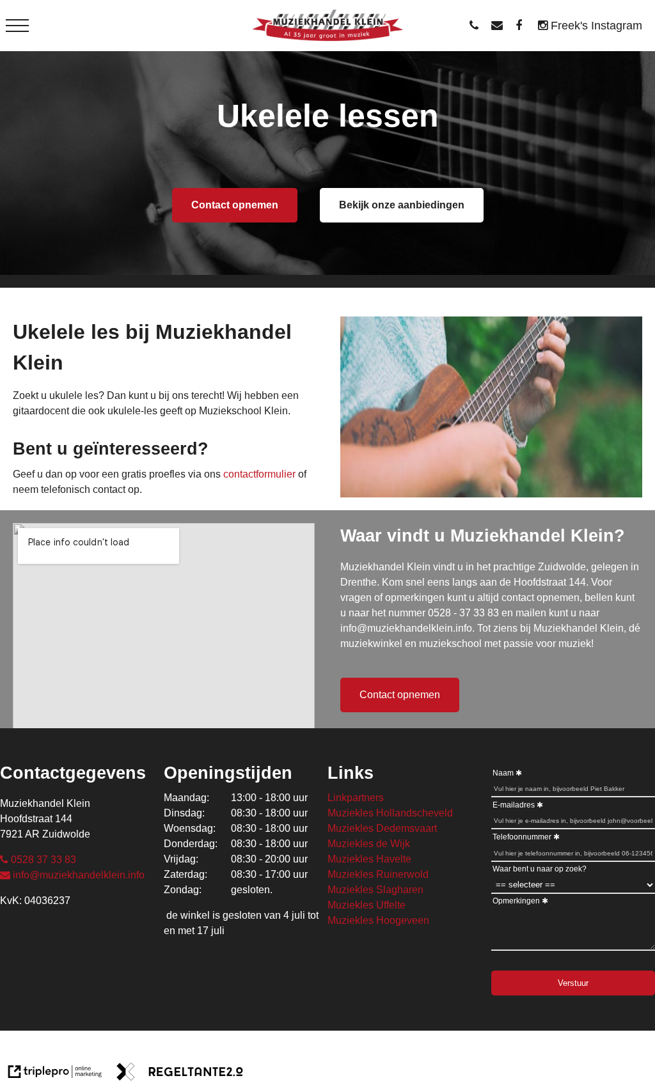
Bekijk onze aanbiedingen (401, 204)
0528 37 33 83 (43, 859)
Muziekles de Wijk (369, 843)
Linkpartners (356, 797)
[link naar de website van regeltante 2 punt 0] (179, 1074)
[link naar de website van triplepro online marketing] (55, 1074)
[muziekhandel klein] (522, 25)
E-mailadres (514, 804)
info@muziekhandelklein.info (79, 875)
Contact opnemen (234, 204)
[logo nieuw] (328, 26)
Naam (503, 773)
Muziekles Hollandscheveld (390, 813)
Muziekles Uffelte (367, 905)
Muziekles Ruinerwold (378, 874)
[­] (17, 25)
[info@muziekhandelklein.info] (500, 25)
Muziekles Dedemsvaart (382, 828)
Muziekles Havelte (369, 859)
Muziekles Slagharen (375, 889)
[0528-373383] (477, 25)
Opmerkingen (516, 900)
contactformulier (259, 474)
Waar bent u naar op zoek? (540, 868)
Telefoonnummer (522, 836)
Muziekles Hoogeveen (378, 920)
